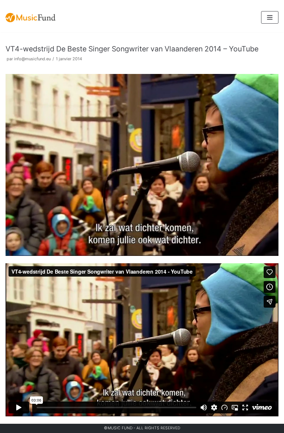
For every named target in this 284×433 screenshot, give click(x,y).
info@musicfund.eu (32, 58)
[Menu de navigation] (269, 17)
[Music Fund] (30, 17)
